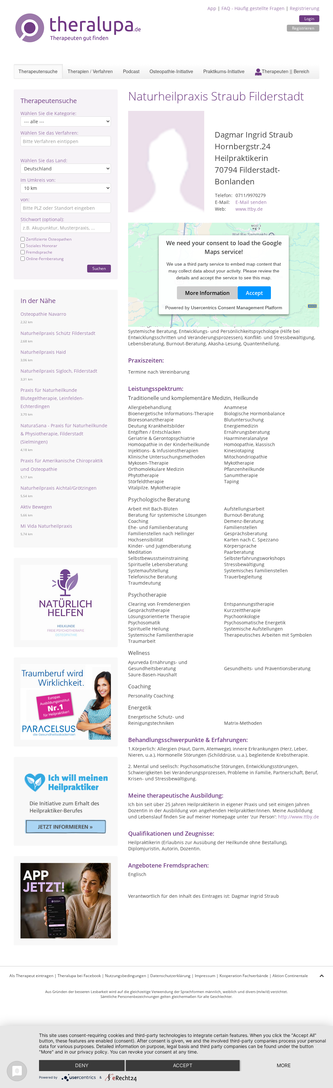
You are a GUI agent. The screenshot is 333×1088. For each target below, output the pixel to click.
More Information (207, 292)
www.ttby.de (249, 209)
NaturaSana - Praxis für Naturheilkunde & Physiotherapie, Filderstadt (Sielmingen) (63, 433)
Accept (254, 292)
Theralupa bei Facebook (79, 975)
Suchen (99, 268)
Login (309, 18)
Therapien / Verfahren (90, 71)
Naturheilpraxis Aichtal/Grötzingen (58, 488)
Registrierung (304, 8)
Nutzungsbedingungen (125, 975)
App (211, 8)
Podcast (131, 71)
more (284, 1065)
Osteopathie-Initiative (171, 71)
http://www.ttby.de (298, 817)
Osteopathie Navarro (43, 314)
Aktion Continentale (290, 975)
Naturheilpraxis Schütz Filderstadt (57, 333)
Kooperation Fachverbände (244, 975)
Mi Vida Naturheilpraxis (46, 526)
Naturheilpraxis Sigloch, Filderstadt (58, 371)
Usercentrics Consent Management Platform (236, 307)
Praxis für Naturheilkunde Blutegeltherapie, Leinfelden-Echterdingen (52, 398)
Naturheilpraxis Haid (43, 352)
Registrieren (303, 28)
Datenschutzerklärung (170, 975)
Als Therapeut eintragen (31, 975)
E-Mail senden (251, 202)
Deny (81, 1065)
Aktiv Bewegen (36, 507)
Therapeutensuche (38, 71)
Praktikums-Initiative (224, 71)
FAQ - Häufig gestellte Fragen (253, 8)
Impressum (205, 975)
